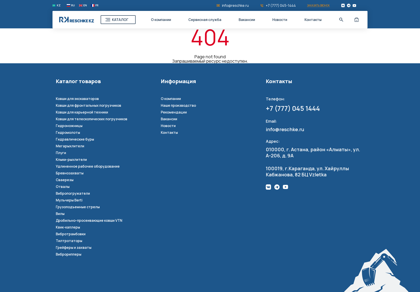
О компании (161, 19)
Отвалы (63, 186)
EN (85, 5)
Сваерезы (65, 179)
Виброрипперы (68, 254)
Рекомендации (174, 112)
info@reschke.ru (235, 5)
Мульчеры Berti (69, 200)
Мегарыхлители (70, 146)
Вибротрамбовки (71, 234)
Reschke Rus (76, 19)
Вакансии (247, 19)
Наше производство (178, 105)
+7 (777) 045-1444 (281, 5)
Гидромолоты (68, 132)
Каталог (120, 19)
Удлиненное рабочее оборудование (88, 166)
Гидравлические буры (75, 139)
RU (73, 5)
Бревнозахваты (70, 173)
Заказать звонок (318, 5)
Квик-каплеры (68, 227)
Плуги (61, 152)
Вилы (60, 213)
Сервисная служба (204, 19)
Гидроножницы (69, 125)
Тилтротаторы (69, 240)
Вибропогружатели (73, 193)
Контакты (313, 19)
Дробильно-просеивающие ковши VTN (89, 220)
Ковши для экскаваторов (77, 98)
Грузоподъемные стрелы (78, 206)
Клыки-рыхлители (71, 159)
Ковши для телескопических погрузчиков (91, 119)
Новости (279, 19)
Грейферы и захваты (73, 247)
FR (96, 5)
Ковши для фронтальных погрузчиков (88, 105)
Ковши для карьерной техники (82, 112)
